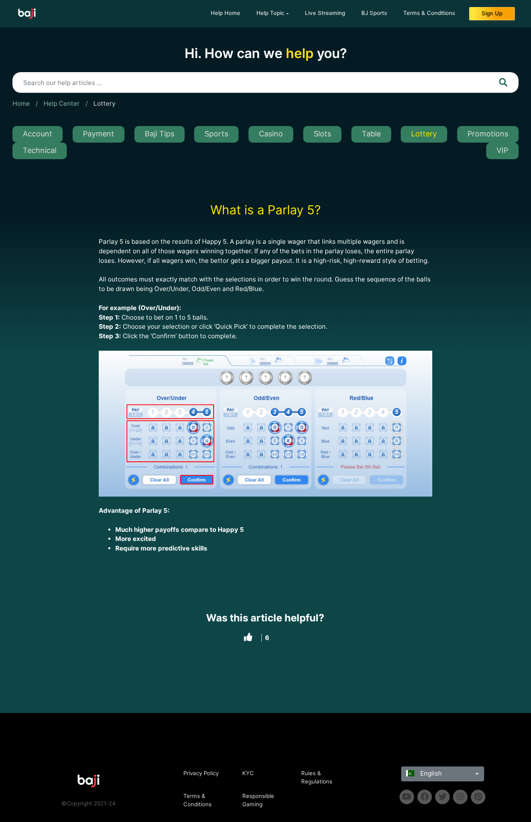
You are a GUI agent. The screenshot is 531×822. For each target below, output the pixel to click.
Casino (271, 133)
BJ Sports (374, 13)
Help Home (225, 13)
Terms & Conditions (429, 13)
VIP (502, 150)
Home (21, 103)
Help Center (62, 103)
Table (371, 133)
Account (37, 133)
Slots (322, 133)
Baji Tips (159, 133)
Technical (39, 150)
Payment (98, 133)
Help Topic (270, 13)
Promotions (488, 133)
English (430, 773)
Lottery (104, 103)
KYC (248, 773)
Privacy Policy (201, 773)
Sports (216, 133)
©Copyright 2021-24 (88, 803)
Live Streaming (325, 13)
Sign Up (492, 13)
